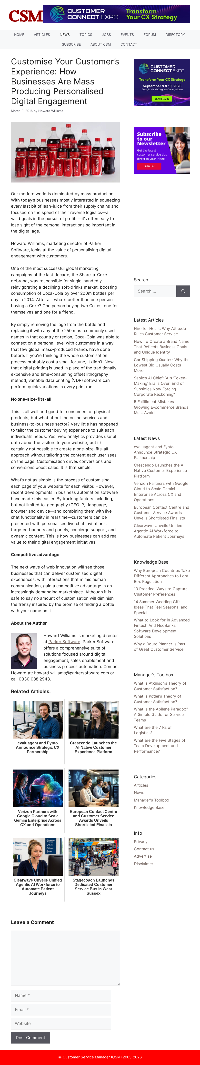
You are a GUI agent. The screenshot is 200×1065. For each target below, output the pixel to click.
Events (127, 34)
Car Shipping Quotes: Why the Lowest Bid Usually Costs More (162, 365)
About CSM (100, 44)
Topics (86, 34)
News (65, 34)
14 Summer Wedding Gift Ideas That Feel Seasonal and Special (161, 607)
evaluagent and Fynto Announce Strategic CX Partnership (155, 452)
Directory (175, 34)
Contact (128, 44)
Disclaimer (143, 863)
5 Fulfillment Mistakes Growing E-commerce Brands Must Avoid (161, 407)
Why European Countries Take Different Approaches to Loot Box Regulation (162, 576)
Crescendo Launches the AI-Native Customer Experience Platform (160, 470)
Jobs (106, 34)
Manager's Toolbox (151, 800)
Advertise (143, 856)
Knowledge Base (149, 807)
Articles (42, 34)
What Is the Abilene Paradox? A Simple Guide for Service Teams (161, 714)
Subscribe (71, 44)
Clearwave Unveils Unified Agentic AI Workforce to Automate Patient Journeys (159, 531)
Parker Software (64, 641)
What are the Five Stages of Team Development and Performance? (159, 746)
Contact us (144, 848)
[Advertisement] (167, 225)
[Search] (183, 291)
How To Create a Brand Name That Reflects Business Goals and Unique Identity (161, 347)
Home (19, 34)
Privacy (141, 841)
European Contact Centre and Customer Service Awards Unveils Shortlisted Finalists (161, 513)
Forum (150, 34)
